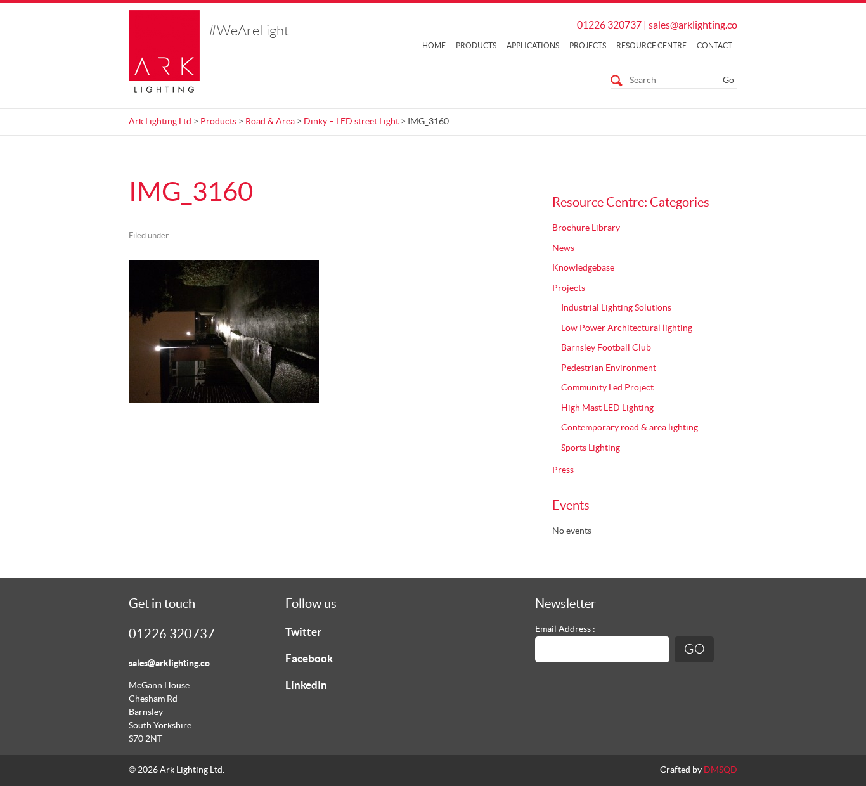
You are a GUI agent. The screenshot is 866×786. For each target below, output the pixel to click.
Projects (587, 45)
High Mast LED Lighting (607, 408)
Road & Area (270, 121)
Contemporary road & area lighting (629, 427)
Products (476, 45)
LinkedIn (306, 685)
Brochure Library (586, 228)
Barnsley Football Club (606, 348)
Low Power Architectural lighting (626, 328)
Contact (714, 45)
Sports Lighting (590, 448)
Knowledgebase (583, 268)
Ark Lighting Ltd (160, 121)
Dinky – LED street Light (351, 121)
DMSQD (720, 770)
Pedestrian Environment (608, 368)
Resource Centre (651, 45)
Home (434, 45)
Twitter (303, 632)
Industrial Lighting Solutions (616, 308)
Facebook (309, 659)
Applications (533, 45)
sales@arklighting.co (693, 25)
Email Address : (565, 629)
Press (563, 470)
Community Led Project (607, 387)
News (563, 248)
